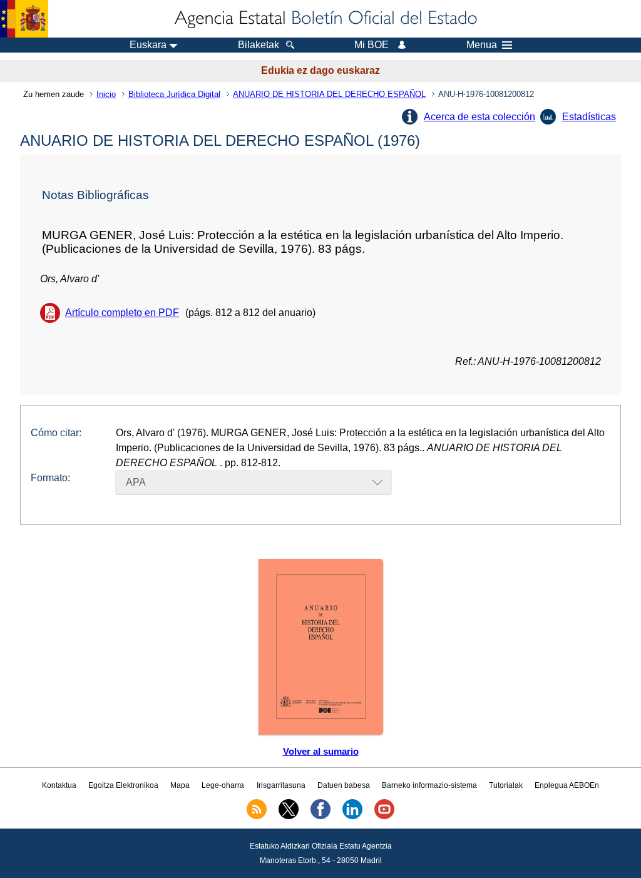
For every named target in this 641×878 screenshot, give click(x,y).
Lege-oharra (223, 785)
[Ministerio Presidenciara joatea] (24, 19)
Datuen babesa (343, 785)
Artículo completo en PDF (122, 312)
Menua (481, 45)
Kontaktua (59, 785)
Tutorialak (506, 785)
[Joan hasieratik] (324, 19)
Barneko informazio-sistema (429, 785)
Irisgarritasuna (281, 785)
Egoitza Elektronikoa (123, 785)
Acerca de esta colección (479, 116)
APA (136, 482)
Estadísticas (589, 116)
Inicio (106, 94)
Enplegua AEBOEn (567, 785)
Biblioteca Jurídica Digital (174, 94)
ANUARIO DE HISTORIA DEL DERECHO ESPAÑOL (329, 94)
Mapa (180, 785)
